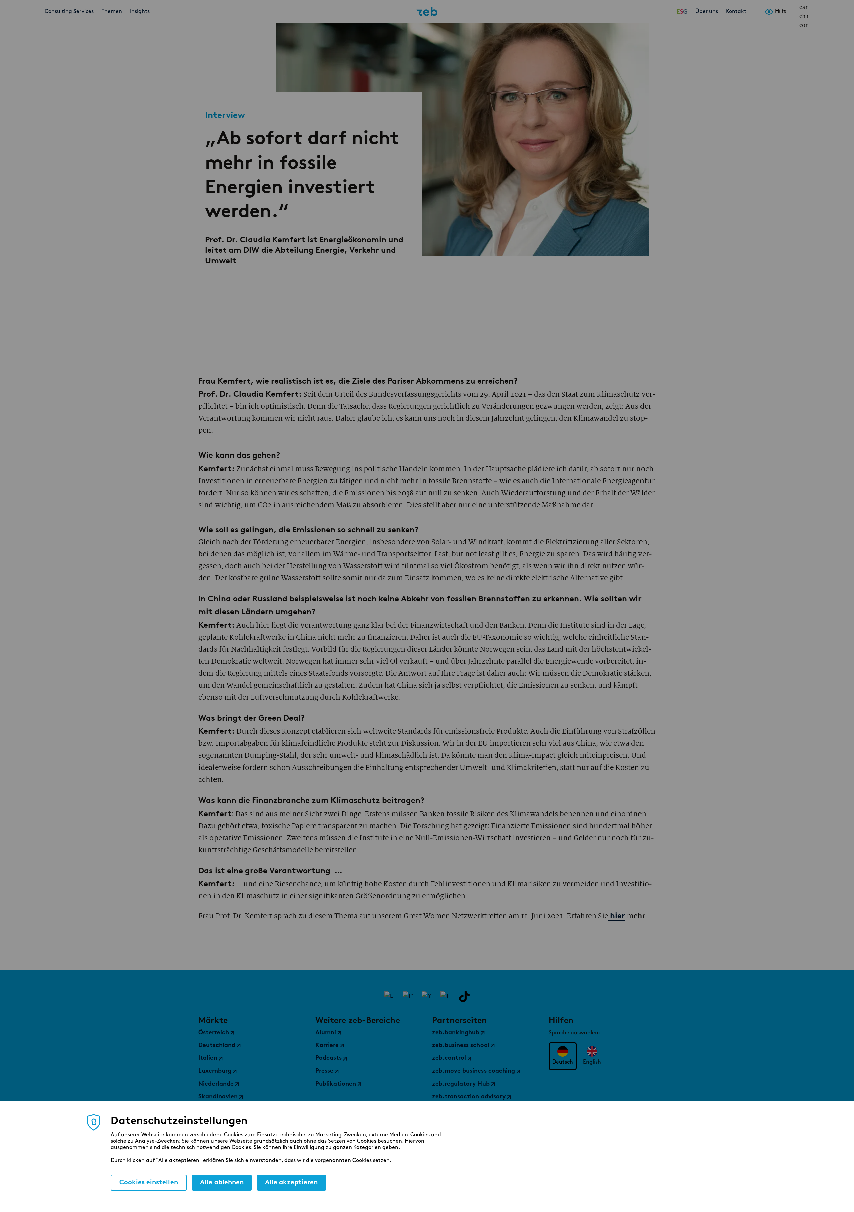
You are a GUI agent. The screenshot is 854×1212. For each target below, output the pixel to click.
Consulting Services (69, 11)
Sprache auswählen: (574, 1033)
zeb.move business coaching (473, 1071)
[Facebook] (445, 996)
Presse (324, 1071)
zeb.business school (460, 1046)
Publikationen (335, 1084)
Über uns (706, 11)
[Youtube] (427, 996)
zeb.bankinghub (455, 1033)
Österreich (213, 1033)
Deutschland (216, 1046)
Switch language (794, 12)
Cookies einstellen (148, 1182)
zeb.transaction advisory (469, 1097)
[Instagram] (408, 996)
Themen (112, 11)
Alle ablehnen (222, 1182)
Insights (140, 11)
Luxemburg (214, 1071)
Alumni (325, 1033)
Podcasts (328, 1058)
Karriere (327, 1046)
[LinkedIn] (389, 996)
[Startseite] (426, 11)
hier (616, 916)
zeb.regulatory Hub (461, 1084)
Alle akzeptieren (291, 1182)
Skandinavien (218, 1097)
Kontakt (736, 11)
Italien (207, 1058)
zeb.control (449, 1058)
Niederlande (216, 1084)
